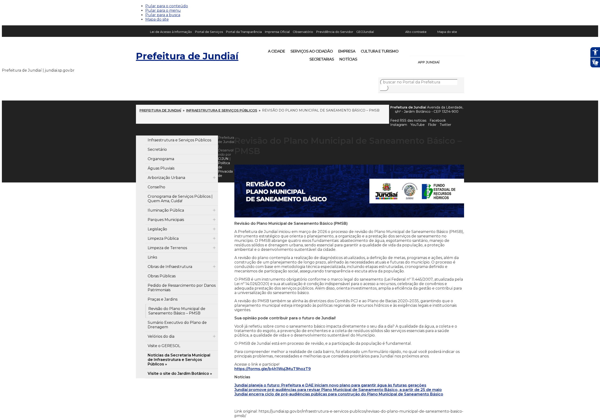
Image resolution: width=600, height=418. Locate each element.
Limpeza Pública (163, 238)
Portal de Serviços (209, 32)
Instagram (421, 50)
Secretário (157, 149)
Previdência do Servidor (334, 32)
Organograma (161, 159)
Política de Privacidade (225, 169)
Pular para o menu (163, 10)
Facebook (438, 120)
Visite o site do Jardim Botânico (178, 373)
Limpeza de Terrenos (167, 248)
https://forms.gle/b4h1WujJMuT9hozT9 (272, 369)
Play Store (452, 62)
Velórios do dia (161, 336)
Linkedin (445, 50)
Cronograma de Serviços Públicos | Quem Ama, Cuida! (180, 198)
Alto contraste (416, 32)
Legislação (157, 229)
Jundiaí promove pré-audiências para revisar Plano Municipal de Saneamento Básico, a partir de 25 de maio (338, 389)
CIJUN (223, 159)
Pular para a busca (162, 15)
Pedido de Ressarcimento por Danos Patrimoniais (182, 287)
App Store (444, 62)
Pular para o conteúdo (166, 6)
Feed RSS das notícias (408, 120)
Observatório (303, 32)
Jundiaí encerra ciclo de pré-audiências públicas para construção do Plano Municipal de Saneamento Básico (338, 394)
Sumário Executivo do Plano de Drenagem (177, 324)
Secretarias (321, 59)
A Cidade (276, 51)
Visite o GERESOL (164, 346)
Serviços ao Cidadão (311, 51)
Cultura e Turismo (379, 51)
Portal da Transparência (244, 32)
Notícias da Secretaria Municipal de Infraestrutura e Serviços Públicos (179, 359)
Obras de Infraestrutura (170, 266)
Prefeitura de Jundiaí (187, 56)
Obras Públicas (162, 276)
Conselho (156, 187)
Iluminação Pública (166, 210)
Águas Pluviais (161, 168)
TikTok (429, 50)
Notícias (348, 59)
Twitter (445, 125)
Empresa (346, 51)
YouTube (437, 50)
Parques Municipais (166, 219)
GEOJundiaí (365, 32)
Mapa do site (157, 19)
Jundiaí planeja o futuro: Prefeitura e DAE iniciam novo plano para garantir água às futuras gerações (330, 385)
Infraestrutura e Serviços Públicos (221, 110)
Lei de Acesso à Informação (171, 32)
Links (152, 257)
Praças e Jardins (162, 299)
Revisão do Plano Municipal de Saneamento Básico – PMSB (176, 310)
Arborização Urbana (166, 177)
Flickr (453, 50)
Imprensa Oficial (277, 32)
